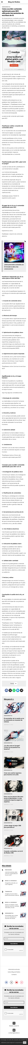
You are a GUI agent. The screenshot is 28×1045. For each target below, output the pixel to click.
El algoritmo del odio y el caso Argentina (11, 883)
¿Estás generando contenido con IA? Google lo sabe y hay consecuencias (14, 267)
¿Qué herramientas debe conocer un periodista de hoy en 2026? (11, 873)
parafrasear (5, 517)
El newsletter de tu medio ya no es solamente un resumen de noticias (14, 720)
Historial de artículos (14, 969)
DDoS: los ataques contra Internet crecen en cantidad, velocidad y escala (12, 906)
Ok (24, 1042)
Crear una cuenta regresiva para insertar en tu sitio (12, 773)
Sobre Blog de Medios (14, 972)
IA (15, 683)
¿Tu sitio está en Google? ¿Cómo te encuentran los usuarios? (12, 747)
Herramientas (6, 6)
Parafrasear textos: (7, 196)
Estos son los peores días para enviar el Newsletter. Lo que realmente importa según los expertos (13, 799)
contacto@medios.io (14, 1033)
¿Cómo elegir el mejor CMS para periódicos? (12, 826)
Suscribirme (14, 943)
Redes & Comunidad (11, 880)
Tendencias (8, 891)
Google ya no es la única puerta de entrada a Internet (12, 894)
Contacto (14, 974)
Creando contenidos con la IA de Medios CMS (13, 852)
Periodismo (8, 869)
